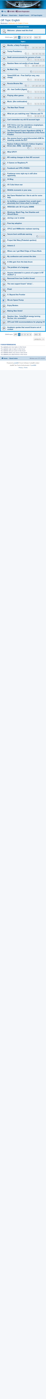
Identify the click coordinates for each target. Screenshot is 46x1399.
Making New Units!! (14, 311)
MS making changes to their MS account (23, 157)
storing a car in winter (16, 218)
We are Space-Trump (15, 300)
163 (43, 54)
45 (41, 60)
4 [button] (27, 37)
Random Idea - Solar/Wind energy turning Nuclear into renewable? (23, 317)
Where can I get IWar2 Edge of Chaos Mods (24, 251)
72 (35, 104)
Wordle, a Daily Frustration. (18, 45)
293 (37, 48)
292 (33, 48)
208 (33, 66)
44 (38, 60)
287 (33, 86)
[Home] (23, 4)
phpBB (16, 363)
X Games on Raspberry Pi (17, 163)
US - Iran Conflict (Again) (17, 89)
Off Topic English (10, 20)
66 (41, 80)
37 (35, 98)
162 (40, 54)
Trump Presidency (14, 51)
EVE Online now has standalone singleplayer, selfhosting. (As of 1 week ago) (25, 126)
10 (35, 92)
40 (43, 98)
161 (37, 54)
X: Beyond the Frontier (16, 295)
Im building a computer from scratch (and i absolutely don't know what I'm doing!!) (24, 202)
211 (43, 66)
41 (41, 148)
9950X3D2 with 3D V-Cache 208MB (20, 207)
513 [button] (36, 37)
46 (43, 60)
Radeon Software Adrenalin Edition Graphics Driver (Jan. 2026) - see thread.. (25, 145)
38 (38, 98)
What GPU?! (12, 152)
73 (38, 104)
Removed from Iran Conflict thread (21, 278)
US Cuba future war (15, 185)
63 (38, 116)
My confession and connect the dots (21, 256)
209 (37, 66)
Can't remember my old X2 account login (23, 120)
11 (38, 92)
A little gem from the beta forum (20, 262)
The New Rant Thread (15, 108)
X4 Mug (10, 179)
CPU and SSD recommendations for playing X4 (26, 322)
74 (41, 104)
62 (35, 116)
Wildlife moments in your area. (19, 190)
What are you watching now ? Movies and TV (25, 114)
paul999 (33, 365)
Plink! (9, 289)
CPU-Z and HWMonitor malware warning (23, 229)
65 (38, 80)
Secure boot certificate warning (19, 234)
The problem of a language (18, 267)
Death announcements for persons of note (24, 57)
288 (37, 86)
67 (43, 80)
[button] (15, 37)
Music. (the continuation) (17, 101)
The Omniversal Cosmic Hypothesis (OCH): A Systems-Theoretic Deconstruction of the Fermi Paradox (26, 132)
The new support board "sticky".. (20, 284)
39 (41, 98)
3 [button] (24, 37)
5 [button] (30, 37)
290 (43, 86)
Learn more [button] (9, 1388)
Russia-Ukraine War (15, 83)
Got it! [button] (14, 1394)
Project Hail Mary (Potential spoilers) (21, 240)
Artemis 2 (11, 246)
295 (43, 48)
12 (41, 92)
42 (43, 148)
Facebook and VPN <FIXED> (18, 168)
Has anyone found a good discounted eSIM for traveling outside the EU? (25, 139)
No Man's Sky (12, 69)
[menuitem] (3, 11)
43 (35, 60)
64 (35, 80)
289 (40, 86)
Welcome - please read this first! (20, 30)
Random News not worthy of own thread (23, 63)
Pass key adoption (14, 223)
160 (33, 54)
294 (40, 48)
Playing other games (15, 95)
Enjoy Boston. (13, 305)
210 (40, 66)
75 (43, 104)
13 (43, 92)
